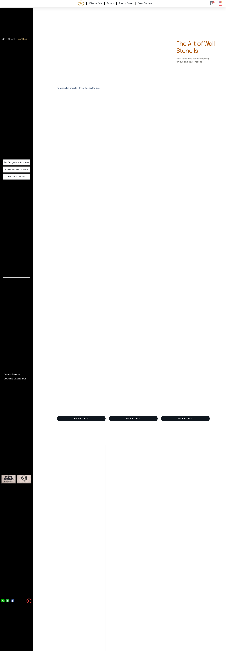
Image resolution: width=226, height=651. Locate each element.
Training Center (126, 3)
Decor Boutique (145, 3)
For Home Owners (16, 176)
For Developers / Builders (16, 169)
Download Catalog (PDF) (15, 379)
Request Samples (12, 374)
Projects (110, 3)
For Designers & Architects (16, 162)
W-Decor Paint (95, 3)
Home (80, 3)
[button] (81, 418)
